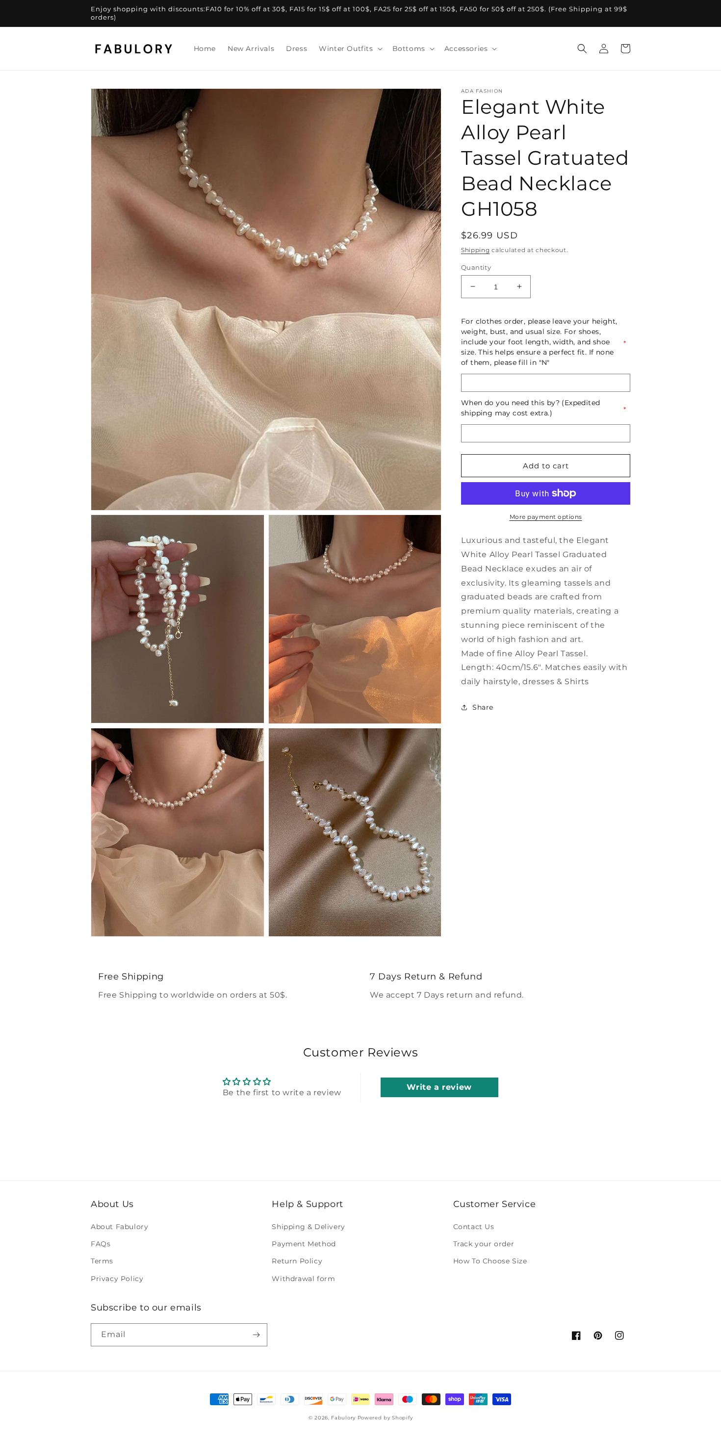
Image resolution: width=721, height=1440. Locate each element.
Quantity (476, 267)
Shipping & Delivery (308, 1226)
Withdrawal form (303, 1278)
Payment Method (303, 1243)
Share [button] (482, 707)
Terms (102, 1261)
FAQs (100, 1243)
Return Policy (297, 1261)
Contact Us (473, 1226)
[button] (349, 48)
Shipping (475, 250)
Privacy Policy (117, 1278)
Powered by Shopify (385, 1417)
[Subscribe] (256, 1334)
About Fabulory (119, 1226)
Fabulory (343, 1417)
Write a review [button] (439, 1087)
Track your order (484, 1243)
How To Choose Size (490, 1261)
